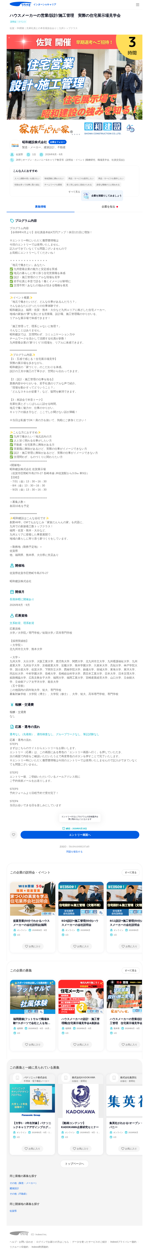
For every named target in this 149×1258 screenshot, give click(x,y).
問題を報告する (74, 851)
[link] (17, 1077)
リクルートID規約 (19, 1247)
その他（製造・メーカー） (24, 1183)
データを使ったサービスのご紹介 (89, 1241)
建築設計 (14, 1188)
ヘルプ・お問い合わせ (21, 1241)
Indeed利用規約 (40, 1247)
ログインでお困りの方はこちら (52, 1241)
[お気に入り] (13, 835)
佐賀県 (13, 1211)
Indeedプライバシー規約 (123, 1241)
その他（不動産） (19, 1193)
